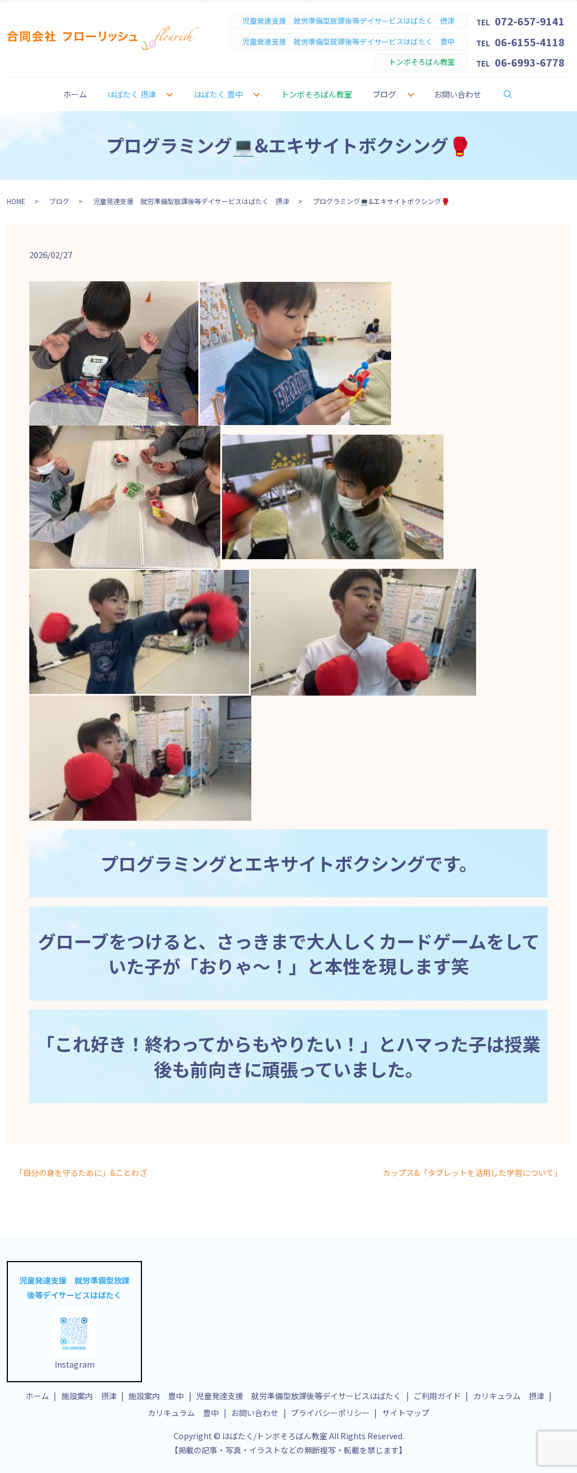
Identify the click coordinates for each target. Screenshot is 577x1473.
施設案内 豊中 (156, 1395)
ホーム (75, 94)
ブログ (384, 94)
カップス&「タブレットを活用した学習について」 (472, 1172)
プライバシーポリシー (330, 1412)
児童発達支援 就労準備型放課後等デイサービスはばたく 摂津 (191, 201)
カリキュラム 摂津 (508, 1395)
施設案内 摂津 (89, 1395)
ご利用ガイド (437, 1395)
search (515, 93)
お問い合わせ (457, 94)
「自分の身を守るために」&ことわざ (81, 1172)
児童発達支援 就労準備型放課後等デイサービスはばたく (298, 1395)
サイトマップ (405, 1412)
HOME (16, 201)
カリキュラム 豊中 (183, 1412)
